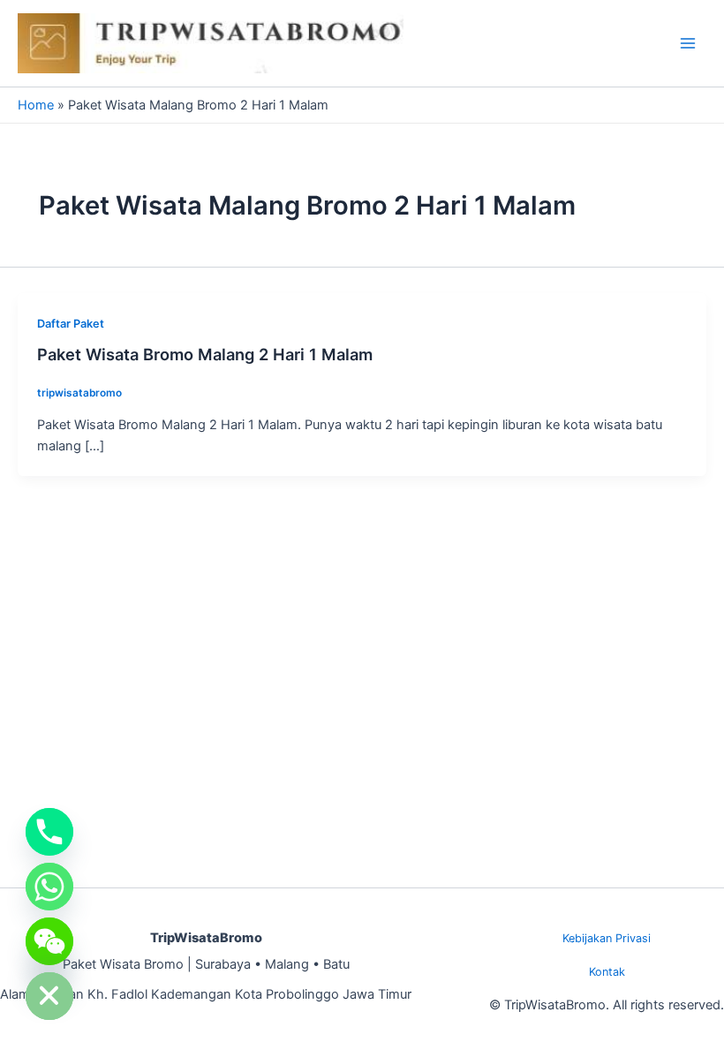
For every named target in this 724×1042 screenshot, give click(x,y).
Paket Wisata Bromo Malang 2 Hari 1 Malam (205, 354)
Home (36, 105)
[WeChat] (49, 941)
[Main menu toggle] (687, 43)
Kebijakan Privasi (606, 938)
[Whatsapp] (49, 886)
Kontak (607, 971)
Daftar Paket (70, 323)
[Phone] (49, 832)
